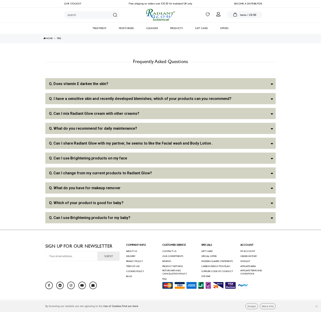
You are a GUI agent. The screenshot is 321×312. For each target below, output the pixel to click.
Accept (251, 306)
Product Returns (172, 266)
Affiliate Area (248, 266)
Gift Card (201, 28)
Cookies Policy (135, 271)
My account (247, 251)
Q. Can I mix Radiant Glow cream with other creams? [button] (94, 113)
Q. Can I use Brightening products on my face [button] (88, 158)
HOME (49, 38)
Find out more (130, 306)
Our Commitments (172, 256)
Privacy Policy (134, 261)
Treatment (99, 28)
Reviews (166, 261)
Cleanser (152, 28)
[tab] (160, 83)
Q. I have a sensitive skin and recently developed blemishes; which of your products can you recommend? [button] (140, 98)
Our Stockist (72, 3)
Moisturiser (126, 28)
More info (268, 306)
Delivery (130, 256)
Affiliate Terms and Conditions (251, 272)
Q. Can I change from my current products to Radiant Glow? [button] (100, 173)
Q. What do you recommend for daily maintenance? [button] (93, 128)
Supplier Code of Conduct (217, 271)
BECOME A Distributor (248, 3)
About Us (131, 251)
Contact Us (169, 251)
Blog (129, 276)
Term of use (133, 266)
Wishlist (245, 261)
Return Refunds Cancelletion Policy (174, 272)
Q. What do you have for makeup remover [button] (85, 188)
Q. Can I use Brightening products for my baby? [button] (89, 217)
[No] (316, 306)
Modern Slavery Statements (217, 261)
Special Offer (209, 256)
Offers (224, 28)
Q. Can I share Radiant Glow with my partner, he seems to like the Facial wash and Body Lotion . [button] (131, 143)
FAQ (164, 279)
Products (176, 28)
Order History (248, 256)
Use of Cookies (112, 306)
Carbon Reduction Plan (215, 266)
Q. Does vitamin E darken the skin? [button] (78, 83)
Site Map (205, 276)
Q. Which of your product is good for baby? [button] (86, 203)
